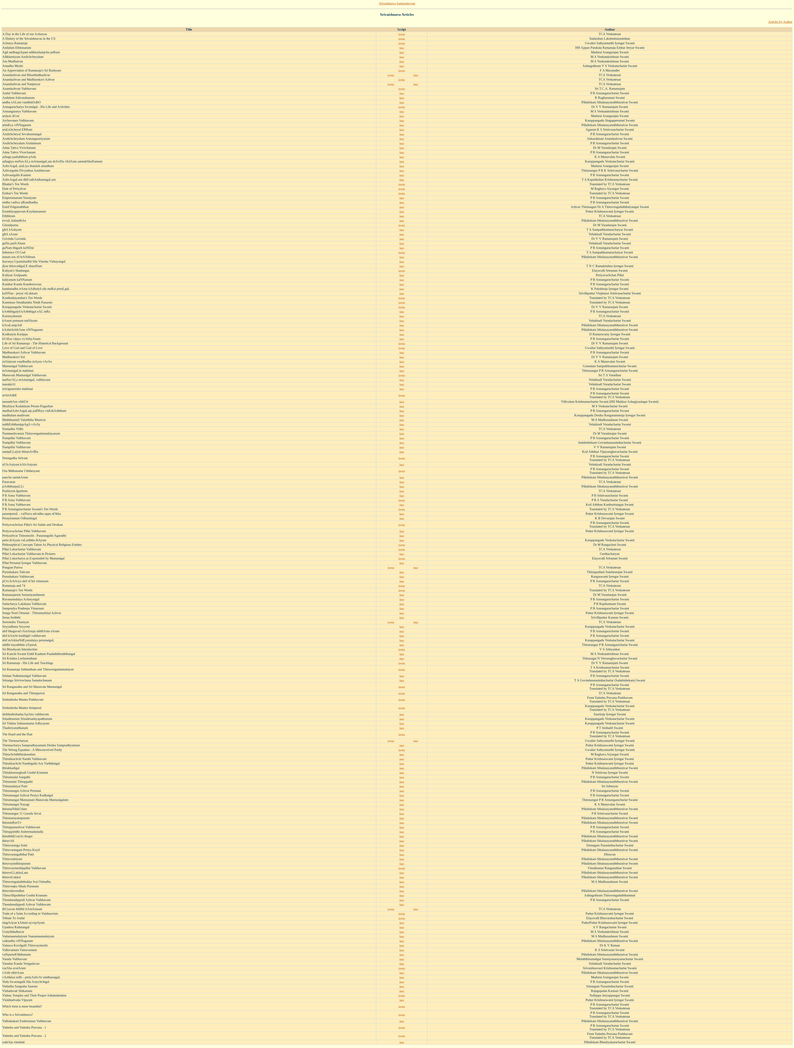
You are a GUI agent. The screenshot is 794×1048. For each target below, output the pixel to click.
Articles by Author (780, 22)
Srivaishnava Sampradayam (397, 3)
